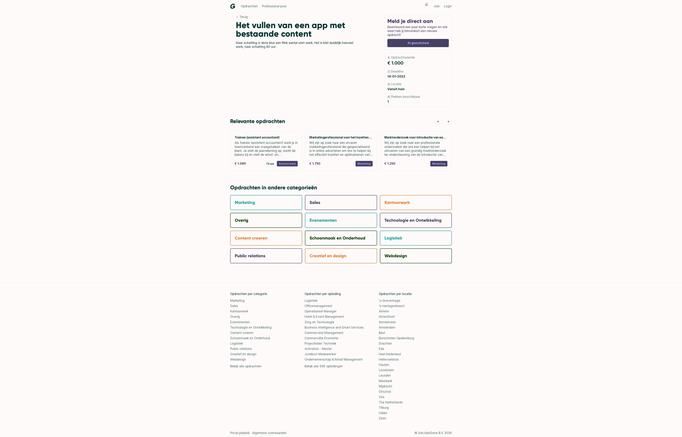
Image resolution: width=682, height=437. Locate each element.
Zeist (382, 418)
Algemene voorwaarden (269, 433)
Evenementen (240, 322)
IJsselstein (386, 370)
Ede (381, 349)
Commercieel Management (324, 333)
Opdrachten (249, 6)
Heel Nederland (390, 354)
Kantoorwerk (239, 311)
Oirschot (385, 391)
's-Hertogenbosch (392, 306)
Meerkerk (385, 381)
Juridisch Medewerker (320, 354)
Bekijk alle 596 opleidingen (324, 366)
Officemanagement (318, 306)
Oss (381, 397)
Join (437, 6)
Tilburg (384, 407)
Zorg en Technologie (319, 322)
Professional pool (274, 6)
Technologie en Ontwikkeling (251, 327)
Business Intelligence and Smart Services (334, 327)
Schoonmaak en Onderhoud (250, 338)
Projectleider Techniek (320, 343)
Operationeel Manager (321, 311)
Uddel (383, 413)
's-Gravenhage (389, 300)
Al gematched (418, 43)
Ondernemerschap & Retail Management (334, 359)
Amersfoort (387, 316)
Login (448, 6)
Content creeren (241, 333)
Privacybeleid (239, 433)
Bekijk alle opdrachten (245, 366)
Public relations (241, 349)
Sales (234, 306)
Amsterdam (387, 327)
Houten (384, 365)
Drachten (385, 343)
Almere (384, 311)
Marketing (237, 300)
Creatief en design (243, 354)
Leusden (385, 375)
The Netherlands (391, 402)
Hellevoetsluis (389, 359)
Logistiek (236, 343)
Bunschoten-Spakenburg (396, 338)
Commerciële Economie (321, 338)
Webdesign (238, 359)
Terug (243, 17)
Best (382, 333)
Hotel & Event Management (324, 316)
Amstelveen (387, 322)
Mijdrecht (385, 386)
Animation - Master (318, 349)
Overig (235, 316)
